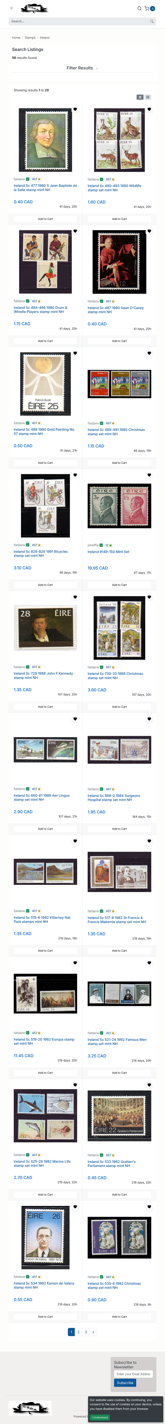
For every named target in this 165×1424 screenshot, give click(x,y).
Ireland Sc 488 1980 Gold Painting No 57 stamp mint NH (44, 431)
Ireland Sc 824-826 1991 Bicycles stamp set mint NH (41, 553)
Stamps (30, 38)
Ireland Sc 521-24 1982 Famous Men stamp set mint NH (117, 1041)
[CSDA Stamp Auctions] (34, 8)
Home (16, 38)
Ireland (45, 38)
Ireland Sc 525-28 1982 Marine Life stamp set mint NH (42, 1163)
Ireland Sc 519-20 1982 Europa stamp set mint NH (44, 1041)
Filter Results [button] (80, 67)
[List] (147, 97)
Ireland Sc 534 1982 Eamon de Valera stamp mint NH (44, 1285)
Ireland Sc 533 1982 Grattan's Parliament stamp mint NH (112, 1163)
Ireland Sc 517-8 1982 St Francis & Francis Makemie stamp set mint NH (117, 920)
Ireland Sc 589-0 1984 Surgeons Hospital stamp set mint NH (114, 797)
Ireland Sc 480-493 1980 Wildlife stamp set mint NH (114, 188)
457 (35, 179)
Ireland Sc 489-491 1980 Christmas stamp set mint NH (116, 431)
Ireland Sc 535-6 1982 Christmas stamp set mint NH (114, 1285)
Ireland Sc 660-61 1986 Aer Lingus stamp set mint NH (42, 797)
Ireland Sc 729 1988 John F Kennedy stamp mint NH (43, 675)
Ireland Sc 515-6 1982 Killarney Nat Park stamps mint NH (42, 919)
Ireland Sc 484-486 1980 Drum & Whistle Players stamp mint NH (40, 309)
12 (107, 545)
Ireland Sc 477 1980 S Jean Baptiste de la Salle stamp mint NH (45, 187)
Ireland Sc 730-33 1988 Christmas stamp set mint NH (115, 675)
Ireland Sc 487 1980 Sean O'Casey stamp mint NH (116, 310)
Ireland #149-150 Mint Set (108, 552)
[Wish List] (75, 109)
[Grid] (140, 97)
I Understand (100, 1417)
